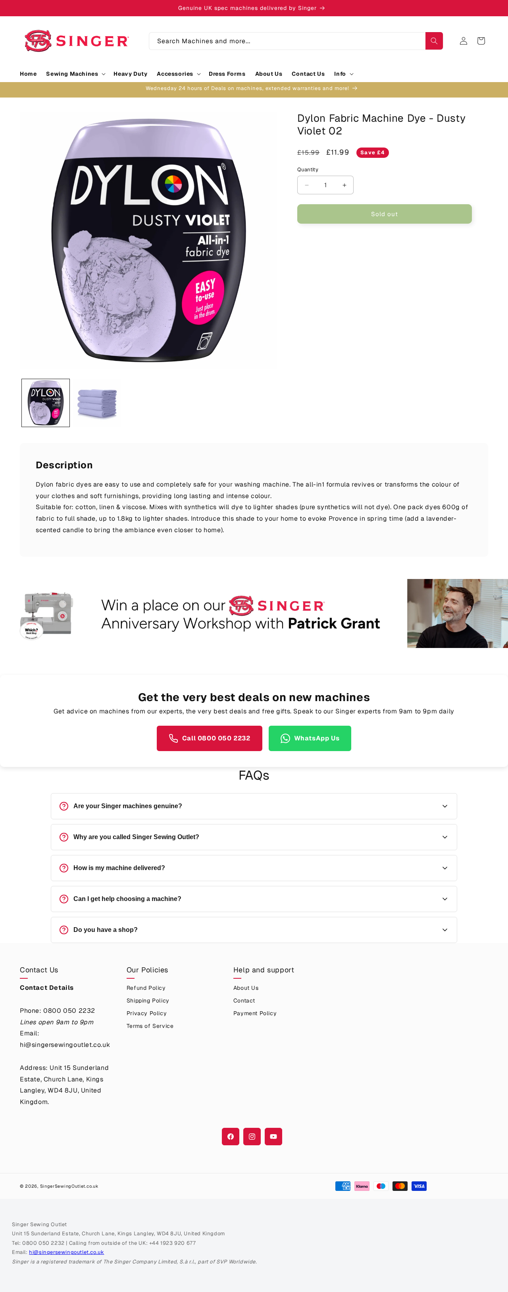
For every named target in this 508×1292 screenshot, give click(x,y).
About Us (246, 987)
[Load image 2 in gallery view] (97, 403)
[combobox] (296, 41)
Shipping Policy (148, 1000)
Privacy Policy (147, 1013)
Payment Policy (255, 1013)
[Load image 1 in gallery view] (45, 403)
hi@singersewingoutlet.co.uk (66, 1252)
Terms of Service (150, 1025)
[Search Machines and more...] (434, 41)
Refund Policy (146, 987)
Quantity (307, 169)
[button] (75, 73)
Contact (244, 1000)
